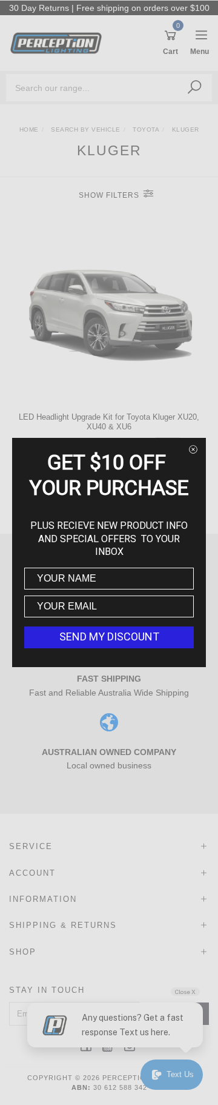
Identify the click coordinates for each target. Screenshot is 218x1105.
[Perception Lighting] (59, 42)
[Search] (194, 87)
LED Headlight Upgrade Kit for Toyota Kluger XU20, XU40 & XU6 (109, 421)
